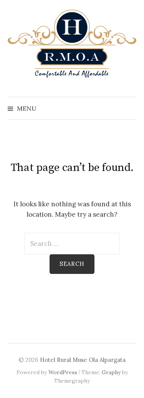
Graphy (111, 372)
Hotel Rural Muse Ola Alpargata (83, 359)
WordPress (62, 372)
